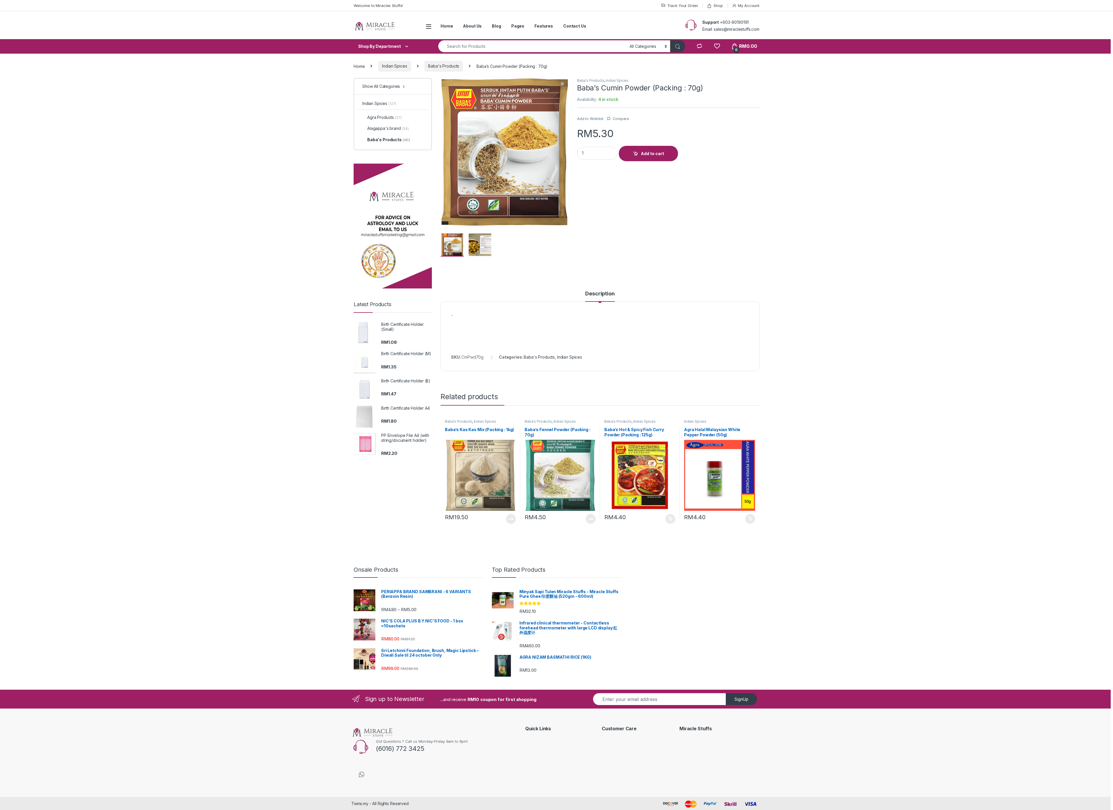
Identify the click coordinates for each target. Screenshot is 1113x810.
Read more (511, 519)
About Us (472, 25)
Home (447, 25)
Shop (718, 5)
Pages (517, 25)
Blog (496, 25)
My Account (748, 5)
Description (599, 294)
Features (543, 25)
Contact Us (574, 25)
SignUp (741, 699)
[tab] (599, 296)
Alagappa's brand (388, 128)
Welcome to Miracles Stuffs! (378, 5)
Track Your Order (682, 5)
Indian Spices (394, 65)
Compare (621, 118)
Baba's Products (443, 65)
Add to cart (652, 153)
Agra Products (384, 117)
